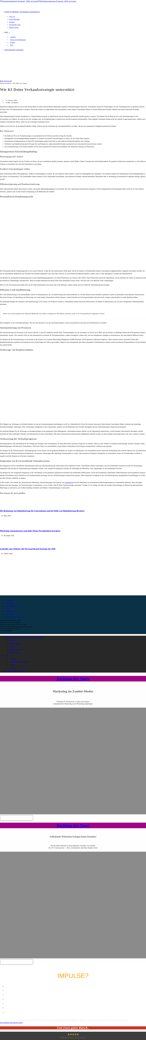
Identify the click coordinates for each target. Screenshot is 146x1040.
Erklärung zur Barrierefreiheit (14, 617)
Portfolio (12, 646)
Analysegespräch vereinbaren (15, 671)
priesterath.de (69, 482)
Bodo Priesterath (6, 81)
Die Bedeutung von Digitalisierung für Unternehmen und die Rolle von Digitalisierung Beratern (42, 511)
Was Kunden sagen (16, 649)
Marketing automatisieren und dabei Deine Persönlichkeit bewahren (30, 531)
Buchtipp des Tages (73, 678)
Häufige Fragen (14, 652)
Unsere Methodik (15, 643)
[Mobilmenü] (1, 58)
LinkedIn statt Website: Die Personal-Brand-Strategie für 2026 (27, 549)
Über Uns (12, 640)
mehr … (7, 656)
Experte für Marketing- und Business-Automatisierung (24, 637)
